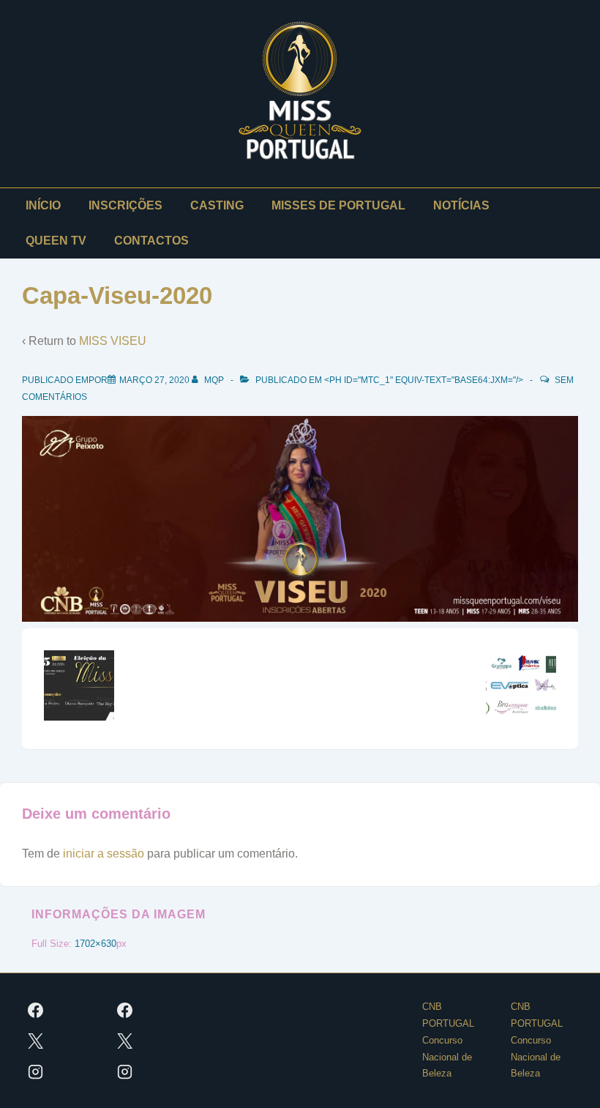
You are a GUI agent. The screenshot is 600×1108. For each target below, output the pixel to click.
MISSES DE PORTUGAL (338, 205)
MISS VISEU (112, 341)
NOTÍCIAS (461, 205)
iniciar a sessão (103, 853)
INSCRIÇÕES (125, 205)
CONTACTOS (151, 240)
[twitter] (36, 1040)
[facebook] (36, 1009)
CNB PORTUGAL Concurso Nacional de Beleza (448, 1040)
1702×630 (95, 943)
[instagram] (36, 1071)
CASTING (217, 205)
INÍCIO (43, 205)
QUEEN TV (56, 240)
